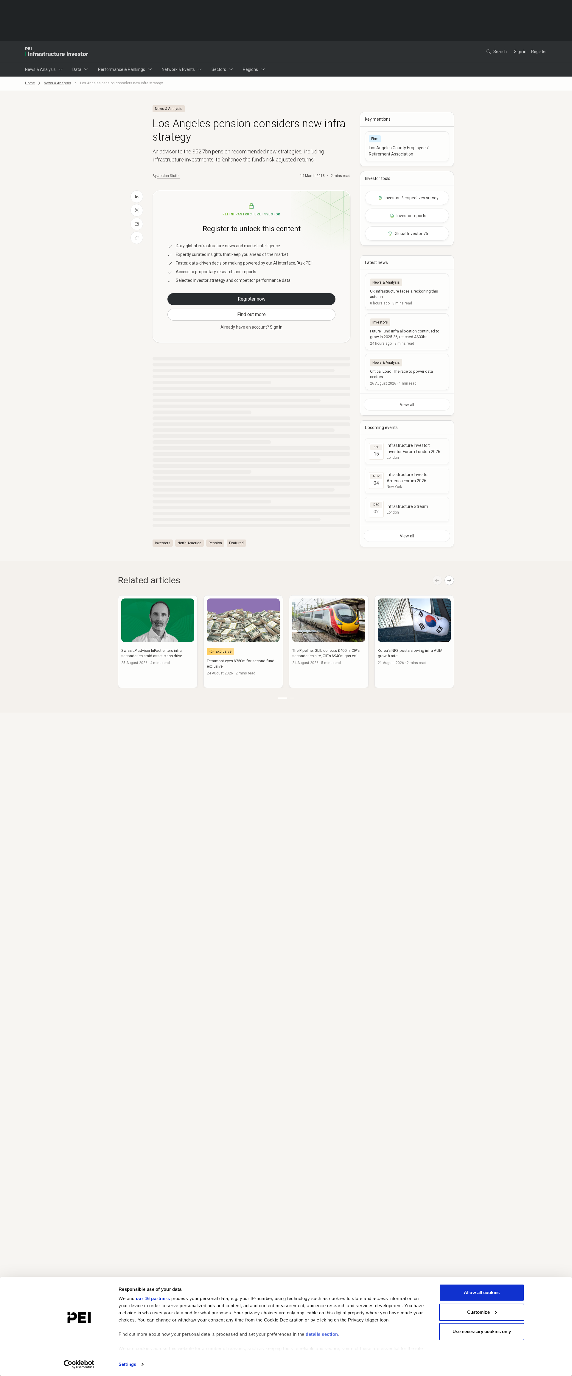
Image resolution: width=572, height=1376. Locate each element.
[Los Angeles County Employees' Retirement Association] (407, 146)
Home (30, 83)
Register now (251, 299)
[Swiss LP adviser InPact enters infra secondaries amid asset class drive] (157, 642)
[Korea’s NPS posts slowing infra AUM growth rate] (414, 642)
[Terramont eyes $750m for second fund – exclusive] (243, 642)
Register (539, 51)
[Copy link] (136, 237)
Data (76, 69)
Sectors (219, 69)
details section (322, 1334)
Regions (250, 69)
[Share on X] (136, 210)
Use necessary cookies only (482, 1331)
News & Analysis (40, 69)
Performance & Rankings (121, 69)
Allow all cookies (482, 1292)
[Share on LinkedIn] (136, 196)
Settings (127, 1364)
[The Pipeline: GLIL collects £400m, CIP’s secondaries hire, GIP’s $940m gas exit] (328, 642)
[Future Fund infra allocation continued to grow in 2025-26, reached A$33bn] (407, 331)
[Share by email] (136, 224)
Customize (478, 1312)
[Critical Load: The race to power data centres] (407, 372)
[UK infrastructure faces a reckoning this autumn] (407, 292)
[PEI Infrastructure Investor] (56, 51)
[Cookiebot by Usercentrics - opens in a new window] (79, 1364)
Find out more (251, 314)
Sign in (520, 51)
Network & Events (178, 69)
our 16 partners (153, 1298)
